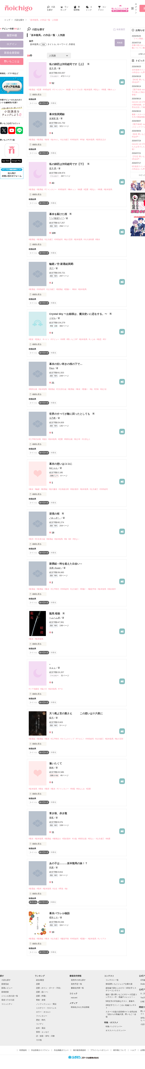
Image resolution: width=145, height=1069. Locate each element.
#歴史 (41, 789)
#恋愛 (39, 90)
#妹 (66, 889)
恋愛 (38, 984)
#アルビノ (80, 739)
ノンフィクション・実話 (46, 1004)
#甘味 (96, 389)
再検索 (119, 43)
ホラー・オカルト (43, 1012)
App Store (6, 161)
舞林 (51, 767)
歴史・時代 (40, 1020)
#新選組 (32, 90)
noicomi (74, 998)
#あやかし (55, 140)
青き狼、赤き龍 (58, 813)
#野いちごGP (72, 339)
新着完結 (5, 984)
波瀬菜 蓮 (53, 118)
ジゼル (52, 318)
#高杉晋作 (74, 489)
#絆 (69, 539)
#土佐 (55, 889)
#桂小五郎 (68, 239)
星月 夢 (52, 68)
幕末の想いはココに (60, 463)
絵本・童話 (40, 1028)
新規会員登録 (11, 52)
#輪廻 (37, 489)
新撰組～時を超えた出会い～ (65, 563)
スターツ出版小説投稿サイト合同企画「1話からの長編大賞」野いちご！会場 (121, 1014)
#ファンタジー (59, 90)
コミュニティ (6, 1004)
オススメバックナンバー (116, 1030)
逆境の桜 (54, 513)
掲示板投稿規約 (79, 1050)
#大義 (74, 839)
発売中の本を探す (78, 980)
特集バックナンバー (114, 1026)
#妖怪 (47, 140)
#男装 (61, 889)
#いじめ (92, 339)
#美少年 (77, 439)
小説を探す (6, 980)
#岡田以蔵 (33, 389)
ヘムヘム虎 (54, 618)
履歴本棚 (12, 35)
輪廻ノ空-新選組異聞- (61, 264)
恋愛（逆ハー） (42, 992)
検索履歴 (121, 29)
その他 (39, 1040)
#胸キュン (112, 90)
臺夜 (51, 817)
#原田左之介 (101, 140)
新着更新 (5, 992)
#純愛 (68, 90)
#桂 (91, 389)
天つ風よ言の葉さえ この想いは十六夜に (76, 713)
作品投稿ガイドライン (40, 1050)
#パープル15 (77, 90)
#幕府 (47, 789)
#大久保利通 (89, 239)
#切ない (97, 90)
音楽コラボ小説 (7, 1000)
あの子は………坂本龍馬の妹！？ (68, 863)
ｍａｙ (52, 668)
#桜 (65, 539)
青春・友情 (40, 1000)
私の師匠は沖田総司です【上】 (67, 64)
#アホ (60, 689)
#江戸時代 (55, 589)
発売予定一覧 (76, 984)
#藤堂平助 (92, 589)
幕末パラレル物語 (59, 913)
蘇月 (51, 718)
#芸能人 (38, 339)
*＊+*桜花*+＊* (56, 218)
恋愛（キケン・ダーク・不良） (49, 988)
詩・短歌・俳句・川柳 (45, 1036)
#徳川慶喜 (53, 489)
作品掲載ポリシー (61, 1050)
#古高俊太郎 (64, 489)
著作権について (119, 1050)
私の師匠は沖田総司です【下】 (67, 164)
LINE (142, 1002)
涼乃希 (52, 418)
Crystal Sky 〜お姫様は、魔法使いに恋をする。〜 (78, 314)
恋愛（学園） (41, 996)
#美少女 (103, 389)
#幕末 (97, 239)
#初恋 (99, 339)
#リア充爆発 (34, 689)
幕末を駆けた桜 (58, 214)
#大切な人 (86, 439)
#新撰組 (40, 140)
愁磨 (51, 867)
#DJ (104, 339)
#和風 (104, 90)
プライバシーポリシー (99, 1050)
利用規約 (23, 1050)
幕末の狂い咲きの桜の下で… (65, 364)
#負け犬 (43, 689)
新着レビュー (6, 988)
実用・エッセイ (42, 1032)
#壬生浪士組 (61, 389)
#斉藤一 (83, 589)
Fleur (51, 368)
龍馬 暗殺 (55, 613)
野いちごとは (11, 61)
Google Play (16, 161)
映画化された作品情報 (80, 1007)
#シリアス (102, 939)
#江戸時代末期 (35, 439)
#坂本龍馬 (88, 90)
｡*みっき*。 (55, 518)
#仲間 (62, 339)
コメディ (39, 1024)
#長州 (31, 539)
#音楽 (31, 339)
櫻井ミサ (53, 917)
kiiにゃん (53, 468)
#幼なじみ (80, 789)
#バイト (46, 339)
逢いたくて (55, 763)
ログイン (136, 8)
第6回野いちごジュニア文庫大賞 (119, 984)
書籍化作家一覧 (77, 988)
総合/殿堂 (40, 980)
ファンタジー (41, 1016)
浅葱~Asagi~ (55, 568)
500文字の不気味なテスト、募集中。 (121, 1001)
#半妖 (82, 140)
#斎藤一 (67, 289)
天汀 (51, 268)
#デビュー (55, 339)
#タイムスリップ (67, 739)
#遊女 (44, 439)
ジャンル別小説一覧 (9, 996)
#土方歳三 (64, 140)
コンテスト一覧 (112, 980)
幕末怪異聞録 (57, 114)
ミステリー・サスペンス (46, 1008)
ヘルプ (133, 1050)
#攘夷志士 (57, 839)
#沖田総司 (47, 90)
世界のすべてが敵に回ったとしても (70, 413)
